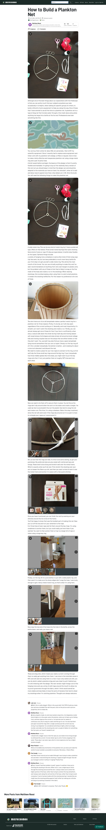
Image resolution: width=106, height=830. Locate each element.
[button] (14, 805)
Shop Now (91, 2)
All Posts (82, 2)
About (86, 2)
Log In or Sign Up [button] (99, 2)
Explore (77, 2)
